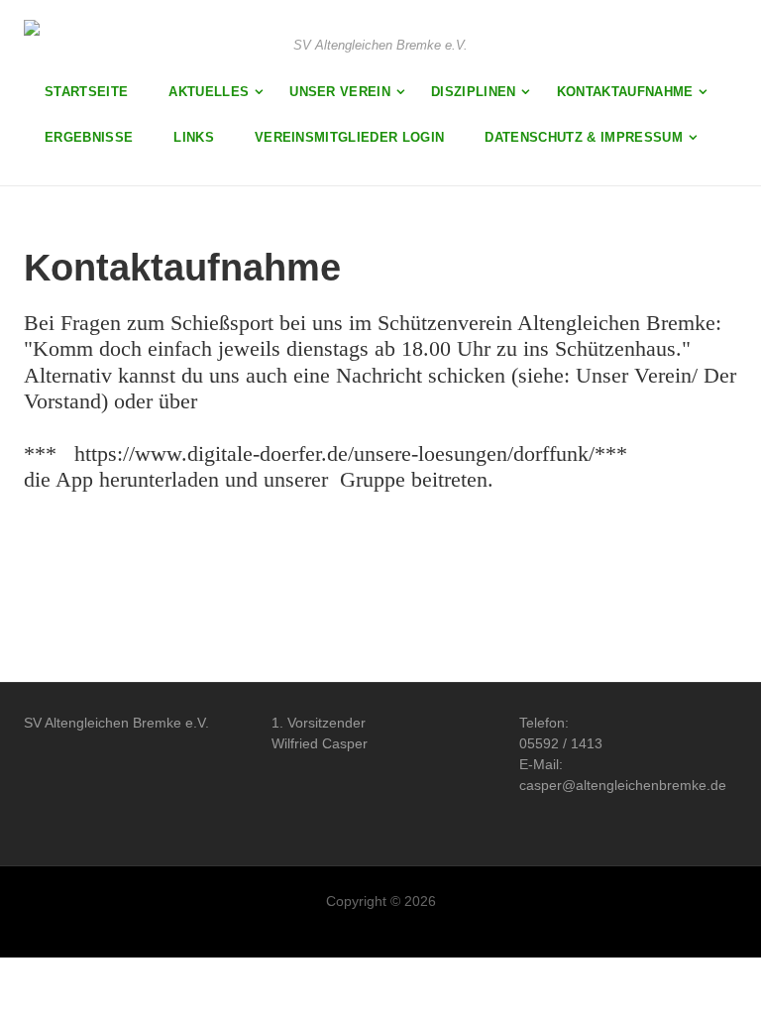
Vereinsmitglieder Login (349, 137)
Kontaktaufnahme (625, 91)
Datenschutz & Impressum (583, 137)
